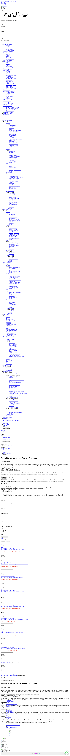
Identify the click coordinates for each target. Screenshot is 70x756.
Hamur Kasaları (12, 257)
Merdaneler (11, 141)
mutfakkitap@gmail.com (11, 727)
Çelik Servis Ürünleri (13, 176)
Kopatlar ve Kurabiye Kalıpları (15, 276)
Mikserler (11, 411)
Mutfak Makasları (12, 135)
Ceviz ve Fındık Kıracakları (15, 133)
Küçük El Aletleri (12, 146)
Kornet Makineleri (13, 346)
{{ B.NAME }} (8, 503)
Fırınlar (10, 378)
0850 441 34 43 (9, 725)
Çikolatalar (8, 76)
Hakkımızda (8, 706)
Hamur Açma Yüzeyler (14, 234)
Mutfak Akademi (7, 101)
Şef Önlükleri (12, 175)
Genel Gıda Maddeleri (11, 78)
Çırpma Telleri (12, 137)
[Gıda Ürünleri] (6, 90)
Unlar (7, 82)
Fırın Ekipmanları (7, 52)
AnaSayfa (3, 2)
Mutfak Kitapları (9, 103)
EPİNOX (3, 632)
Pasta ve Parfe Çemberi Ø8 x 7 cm (16, 549)
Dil (1, 7)
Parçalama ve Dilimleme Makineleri (16, 380)
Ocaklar (10, 388)
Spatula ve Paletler (13, 270)
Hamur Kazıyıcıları (13, 217)
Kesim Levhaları (12, 154)
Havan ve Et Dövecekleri (14, 156)
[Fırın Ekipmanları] (7, 60)
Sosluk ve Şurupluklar (13, 157)
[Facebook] (10, 729)
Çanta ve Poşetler (12, 199)
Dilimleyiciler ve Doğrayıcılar (15, 139)
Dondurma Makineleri (13, 401)
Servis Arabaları (12, 194)
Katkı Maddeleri (9, 81)
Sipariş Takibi (3, 4)
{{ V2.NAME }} (9, 494)
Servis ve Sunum (9, 49)
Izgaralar (11, 377)
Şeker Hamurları (9, 86)
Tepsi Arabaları (12, 205)
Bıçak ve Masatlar (13, 161)
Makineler (8, 93)
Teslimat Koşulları (10, 700)
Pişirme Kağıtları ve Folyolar (15, 170)
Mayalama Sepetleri (13, 228)
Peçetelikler (11, 183)
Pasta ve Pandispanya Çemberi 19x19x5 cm (18, 564)
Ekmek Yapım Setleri (13, 230)
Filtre (2, 538)
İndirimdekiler (9, 711)
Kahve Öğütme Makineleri (14, 355)
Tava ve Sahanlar (12, 167)
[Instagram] (10, 736)
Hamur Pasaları (12, 231)
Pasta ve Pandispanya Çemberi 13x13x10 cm (18, 619)
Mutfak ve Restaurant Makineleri (13, 107)
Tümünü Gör (11, 147)
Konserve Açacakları (13, 131)
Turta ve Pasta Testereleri (14, 267)
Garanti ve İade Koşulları (11, 704)
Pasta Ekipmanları (7, 61)
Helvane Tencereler (13, 376)
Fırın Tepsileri (12, 244)
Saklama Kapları (12, 197)
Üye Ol (2, 431)
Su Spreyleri (11, 223)
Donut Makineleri (12, 345)
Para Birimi (3, 8)
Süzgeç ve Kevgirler (13, 142)
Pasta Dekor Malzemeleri (14, 271)
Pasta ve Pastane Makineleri (12, 108)
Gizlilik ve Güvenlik (10, 705)
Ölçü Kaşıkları (12, 151)
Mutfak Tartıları (12, 152)
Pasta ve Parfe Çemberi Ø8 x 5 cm (16, 591)
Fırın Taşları (11, 246)
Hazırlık (8, 46)
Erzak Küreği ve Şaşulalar (14, 220)
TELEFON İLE (6, 439)
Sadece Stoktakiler (6, 541)
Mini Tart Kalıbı (8, 662)
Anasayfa (5, 452)
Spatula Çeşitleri (12, 140)
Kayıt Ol (2, 449)
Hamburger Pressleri (13, 145)
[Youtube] (10, 734)
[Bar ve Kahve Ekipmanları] (9, 99)
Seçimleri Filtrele (4, 537)
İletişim (7, 713)
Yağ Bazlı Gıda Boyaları (11, 83)
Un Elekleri (11, 221)
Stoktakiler (4, 528)
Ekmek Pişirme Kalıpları (14, 245)
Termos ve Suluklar (13, 202)
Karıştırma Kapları (13, 155)
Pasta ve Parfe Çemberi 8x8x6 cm (16, 577)
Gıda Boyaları (9, 80)
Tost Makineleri (12, 349)
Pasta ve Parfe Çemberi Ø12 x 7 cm (16, 606)
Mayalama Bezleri (13, 229)
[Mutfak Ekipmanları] (8, 51)
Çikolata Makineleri (13, 404)
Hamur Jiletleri (12, 215)
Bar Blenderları (12, 343)
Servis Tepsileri (12, 187)
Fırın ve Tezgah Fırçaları (14, 219)
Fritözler (10, 351)
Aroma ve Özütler (10, 73)
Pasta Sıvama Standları (14, 283)
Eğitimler (8, 102)
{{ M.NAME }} (8, 511)
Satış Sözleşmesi (9, 702)
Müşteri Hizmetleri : (8, 1)
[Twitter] (10, 732)
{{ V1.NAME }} (9, 486)
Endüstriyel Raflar (13, 204)
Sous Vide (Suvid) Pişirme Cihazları (16, 391)
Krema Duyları (12, 281)
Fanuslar (10, 303)
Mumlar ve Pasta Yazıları (14, 306)
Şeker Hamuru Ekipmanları (15, 280)
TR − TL (4, 6)
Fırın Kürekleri (12, 214)
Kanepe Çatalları (12, 304)
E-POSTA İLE (6, 437)
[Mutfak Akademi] (7, 104)
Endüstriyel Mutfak (7, 106)
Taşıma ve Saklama (10, 50)
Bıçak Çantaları (12, 193)
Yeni (3, 531)
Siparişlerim (3, 3)
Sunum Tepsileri (12, 188)
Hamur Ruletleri (12, 125)
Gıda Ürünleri (6, 70)
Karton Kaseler (12, 200)
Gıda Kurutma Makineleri (14, 385)
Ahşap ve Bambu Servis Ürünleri (16, 177)
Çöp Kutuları (11, 203)
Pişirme (7, 48)
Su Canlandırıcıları (13, 387)
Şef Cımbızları (12, 126)
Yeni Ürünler (9, 710)
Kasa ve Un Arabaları (13, 259)
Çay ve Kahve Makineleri (14, 354)
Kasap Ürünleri (12, 392)
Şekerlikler (11, 184)
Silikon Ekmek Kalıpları (14, 242)
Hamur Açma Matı (13, 286)
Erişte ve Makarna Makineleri (15, 382)
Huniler (10, 136)
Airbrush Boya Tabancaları (14, 403)
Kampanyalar (6, 114)
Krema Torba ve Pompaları (14, 282)
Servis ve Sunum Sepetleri (14, 186)
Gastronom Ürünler (13, 196)
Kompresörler (12, 402)
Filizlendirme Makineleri (14, 386)
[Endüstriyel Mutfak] (8, 112)
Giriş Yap (3, 430)
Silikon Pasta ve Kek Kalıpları (15, 292)
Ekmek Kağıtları (12, 252)
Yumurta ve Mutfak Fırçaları (15, 130)
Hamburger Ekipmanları (14, 238)
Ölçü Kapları (11, 160)
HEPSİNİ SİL (3, 478)
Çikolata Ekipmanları (13, 277)
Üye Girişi (8, 718)
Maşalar (10, 129)
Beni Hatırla (5, 445)
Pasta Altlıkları (12, 302)
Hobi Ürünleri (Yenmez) (11, 85)
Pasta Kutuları (12, 310)
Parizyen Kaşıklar (12, 134)
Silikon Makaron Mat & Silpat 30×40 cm (14, 632)
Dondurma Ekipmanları (14, 278)
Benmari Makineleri (13, 399)
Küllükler (11, 182)
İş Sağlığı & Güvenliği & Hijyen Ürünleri (18, 393)
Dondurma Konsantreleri (11, 88)
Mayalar (8, 72)
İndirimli (4, 530)
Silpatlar (10, 166)
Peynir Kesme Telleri (13, 144)
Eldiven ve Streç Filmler (14, 198)
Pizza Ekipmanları (13, 235)
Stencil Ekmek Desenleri (14, 236)
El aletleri (8, 54)
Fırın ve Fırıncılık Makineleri (12, 109)
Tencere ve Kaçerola (13, 168)
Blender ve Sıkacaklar (13, 383)
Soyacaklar (11, 128)
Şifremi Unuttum (11, 445)
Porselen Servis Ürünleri (14, 178)
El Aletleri (8, 45)
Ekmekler (8, 71)
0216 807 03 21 (16, 725)
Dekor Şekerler (9, 77)
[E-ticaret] (35, 753)
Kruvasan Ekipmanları (13, 287)
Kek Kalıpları (12, 294)
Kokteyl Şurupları (10, 87)
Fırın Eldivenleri (12, 218)
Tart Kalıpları (11, 296)
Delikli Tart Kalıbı (13, 675)
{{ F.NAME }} (8, 526)
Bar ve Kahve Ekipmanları (9, 91)
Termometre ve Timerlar (14, 158)
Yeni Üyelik (8, 717)
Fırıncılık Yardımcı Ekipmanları (15, 412)
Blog (7, 715)
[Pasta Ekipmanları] (7, 69)
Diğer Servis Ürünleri (13, 181)
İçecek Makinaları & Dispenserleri (16, 394)
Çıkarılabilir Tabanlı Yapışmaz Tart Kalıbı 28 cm (15, 648)
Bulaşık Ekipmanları (13, 390)
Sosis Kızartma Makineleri (14, 352)
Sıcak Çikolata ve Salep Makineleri (16, 356)
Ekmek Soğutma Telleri (14, 233)
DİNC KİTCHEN (4, 549)
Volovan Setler (12, 284)
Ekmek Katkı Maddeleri (11, 75)
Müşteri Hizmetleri (10, 712)
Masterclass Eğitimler (8, 113)
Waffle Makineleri (13, 344)
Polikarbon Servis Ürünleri (14, 179)
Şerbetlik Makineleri (13, 350)
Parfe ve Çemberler (13, 297)
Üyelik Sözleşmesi (10, 701)
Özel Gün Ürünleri (10, 111)
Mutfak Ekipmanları (7, 44)
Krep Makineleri (12, 348)
